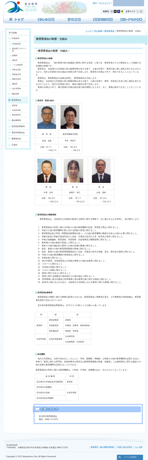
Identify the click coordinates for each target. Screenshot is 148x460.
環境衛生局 (16, 74)
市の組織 (98, 31)
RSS (95, 3)
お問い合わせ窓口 (124, 447)
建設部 (14, 84)
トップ (89, 31)
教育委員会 (109, 31)
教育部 (14, 105)
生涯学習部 (16, 110)
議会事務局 (16, 120)
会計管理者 (16, 89)
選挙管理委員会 (18, 132)
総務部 (14, 55)
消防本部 (15, 94)
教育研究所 (16, 115)
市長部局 (15, 38)
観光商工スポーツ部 (19, 50)
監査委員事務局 (18, 126)
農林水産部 (16, 79)
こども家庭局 (17, 65)
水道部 (14, 145)
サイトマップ (104, 3)
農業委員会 (16, 139)
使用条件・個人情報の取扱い (103, 447)
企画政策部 (16, 44)
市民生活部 (16, 70)
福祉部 (14, 60)
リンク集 (138, 447)
